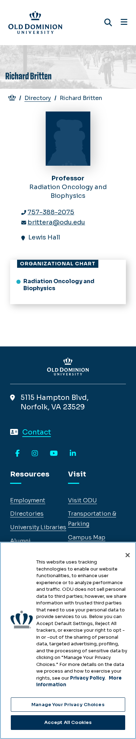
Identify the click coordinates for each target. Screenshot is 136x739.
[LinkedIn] (73, 453)
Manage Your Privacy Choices (68, 705)
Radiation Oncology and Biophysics (59, 285)
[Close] (127, 555)
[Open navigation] (124, 22)
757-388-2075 (51, 212)
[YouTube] (54, 453)
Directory (37, 98)
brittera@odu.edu (56, 222)
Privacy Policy (87, 678)
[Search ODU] (108, 22)
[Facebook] (17, 453)
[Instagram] (35, 453)
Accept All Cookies (68, 722)
